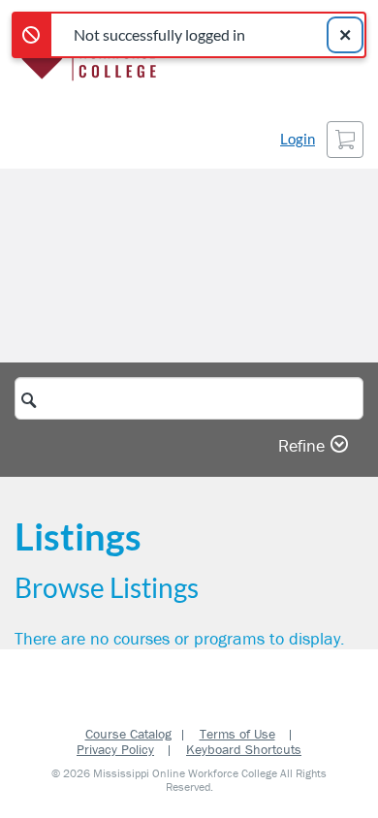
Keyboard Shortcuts (243, 749)
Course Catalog (128, 733)
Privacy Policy (115, 749)
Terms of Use (237, 733)
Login (297, 139)
